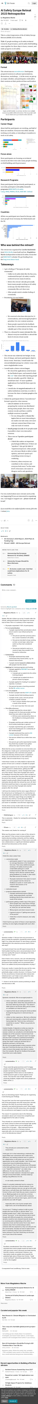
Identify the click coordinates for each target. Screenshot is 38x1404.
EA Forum (11, 3)
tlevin (9, 565)
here (6, 1397)
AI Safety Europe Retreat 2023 (16, 12)
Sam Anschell (9, 1387)
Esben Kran (11, 557)
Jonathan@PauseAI (10, 1379)
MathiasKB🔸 (5, 1331)
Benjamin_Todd (12, 575)
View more (4, 1303)
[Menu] (2, 3)
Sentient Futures (9, 1371)
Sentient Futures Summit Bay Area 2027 (19, 1369)
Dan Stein (4, 1320)
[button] (3, 531)
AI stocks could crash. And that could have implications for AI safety (20, 571)
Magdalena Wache (9, 18)
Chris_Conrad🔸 (6, 1347)
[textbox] (18, 593)
